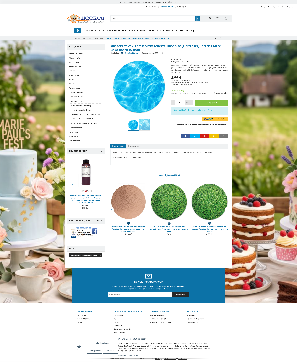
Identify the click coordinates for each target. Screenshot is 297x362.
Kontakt (281, 7)
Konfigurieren (95, 351)
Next (227, 209)
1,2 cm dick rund (77, 97)
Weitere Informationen (217, 125)
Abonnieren (180, 295)
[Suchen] (197, 18)
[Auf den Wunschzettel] (163, 61)
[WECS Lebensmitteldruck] (86, 18)
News (263, 7)
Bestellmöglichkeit (157, 316)
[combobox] (153, 18)
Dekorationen (74, 75)
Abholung (189, 30)
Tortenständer (76, 128)
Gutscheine (73, 136)
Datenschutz (133, 355)
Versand (187, 80)
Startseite (271, 7)
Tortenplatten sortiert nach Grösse (84, 123)
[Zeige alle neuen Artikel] (101, 151)
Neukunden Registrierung (196, 319)
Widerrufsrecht (119, 332)
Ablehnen (111, 351)
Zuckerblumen (74, 141)
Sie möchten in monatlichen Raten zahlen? (200, 125)
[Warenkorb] (225, 18)
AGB (115, 319)
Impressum (122, 355)
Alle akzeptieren (102, 343)
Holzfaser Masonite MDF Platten (83, 119)
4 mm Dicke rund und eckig (81, 110)
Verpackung (73, 132)
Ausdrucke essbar (75, 54)
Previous (111, 209)
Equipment (142, 30)
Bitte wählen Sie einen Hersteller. (84, 255)
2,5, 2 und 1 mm (76, 101)
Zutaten (161, 30)
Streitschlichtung (83, 319)
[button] (210, 18)
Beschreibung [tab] (118, 146)
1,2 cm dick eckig (77, 92)
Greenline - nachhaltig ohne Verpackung (86, 115)
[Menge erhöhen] (191, 102)
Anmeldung (191, 316)
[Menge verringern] (173, 102)
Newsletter (81, 322)
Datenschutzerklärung (149, 286)
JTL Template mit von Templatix (175, 359)
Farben (152, 30)
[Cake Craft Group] (128, 223)
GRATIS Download (174, 30)
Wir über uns (81, 316)
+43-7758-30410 (166, 7)
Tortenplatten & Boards (109, 30)
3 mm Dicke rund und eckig (81, 106)
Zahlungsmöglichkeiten (159, 319)
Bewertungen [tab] (134, 146)
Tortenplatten (185, 62)
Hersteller (290, 7)
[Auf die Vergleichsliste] (159, 61)
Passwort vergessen (194, 322)
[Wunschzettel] (217, 18)
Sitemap (117, 322)
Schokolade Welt (75, 67)
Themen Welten (90, 30)
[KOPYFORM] (86, 191)
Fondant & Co (128, 30)
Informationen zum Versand (160, 322)
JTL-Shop (158, 359)
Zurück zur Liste (79, 38)
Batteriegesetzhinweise (122, 329)
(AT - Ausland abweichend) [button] (197, 93)
